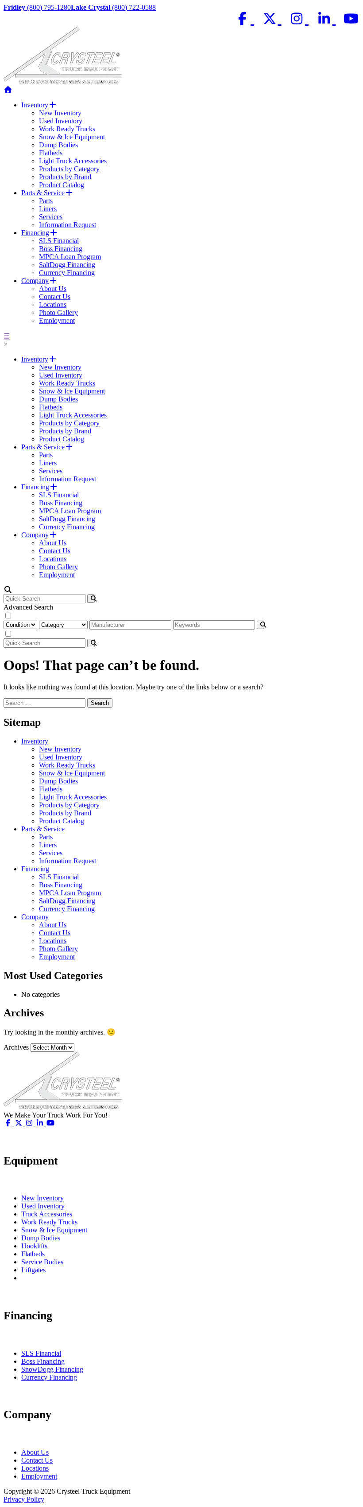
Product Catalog (61, 185)
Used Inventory (60, 121)
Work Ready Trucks (67, 129)
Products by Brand (65, 177)
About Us (52, 288)
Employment (57, 320)
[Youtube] (351, 19)
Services (50, 216)
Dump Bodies (58, 145)
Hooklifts (34, 1246)
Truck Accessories (46, 1214)
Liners (48, 208)
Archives (16, 1047)
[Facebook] (244, 19)
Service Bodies (42, 1262)
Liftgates (33, 1270)
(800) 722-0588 (113, 7)
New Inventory (60, 113)
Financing (35, 232)
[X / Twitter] (271, 19)
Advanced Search (28, 607)
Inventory (34, 105)
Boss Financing (60, 248)
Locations (52, 304)
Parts (46, 201)
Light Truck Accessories (73, 161)
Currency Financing (67, 272)
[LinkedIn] (326, 19)
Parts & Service (43, 193)
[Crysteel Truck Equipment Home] (8, 90)
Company (35, 280)
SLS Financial (59, 240)
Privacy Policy (24, 1499)
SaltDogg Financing (67, 264)
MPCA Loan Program (70, 256)
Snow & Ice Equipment (72, 137)
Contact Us (54, 296)
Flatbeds (50, 153)
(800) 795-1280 (37, 7)
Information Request (67, 224)
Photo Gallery (58, 312)
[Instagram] (299, 19)
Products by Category (69, 169)
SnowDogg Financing (52, 1369)
